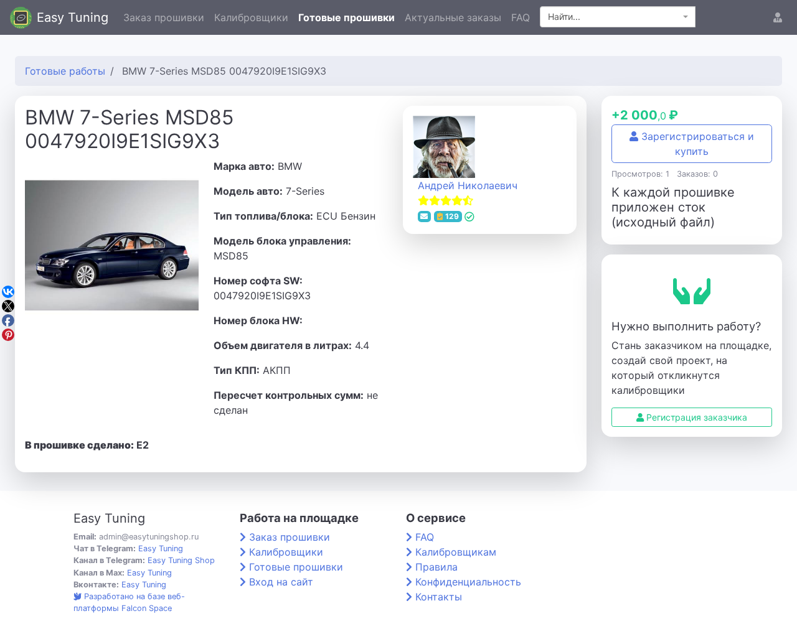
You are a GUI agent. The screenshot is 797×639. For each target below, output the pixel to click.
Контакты (438, 596)
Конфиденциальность (468, 582)
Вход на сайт (281, 582)
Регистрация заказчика (695, 417)
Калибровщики (251, 17)
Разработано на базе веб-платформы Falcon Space (129, 602)
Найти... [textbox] (564, 16)
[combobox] (618, 16)
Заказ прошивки (163, 17)
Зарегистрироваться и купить (696, 143)
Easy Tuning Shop (181, 560)
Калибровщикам (455, 552)
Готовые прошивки (346, 17)
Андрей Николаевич (467, 185)
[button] (777, 17)
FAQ (520, 17)
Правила (436, 567)
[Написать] (425, 216)
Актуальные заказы (453, 17)
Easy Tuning (72, 17)
